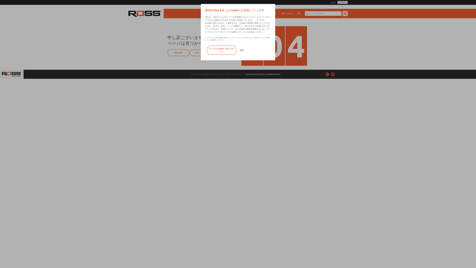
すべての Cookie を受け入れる (221, 50)
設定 (242, 50)
